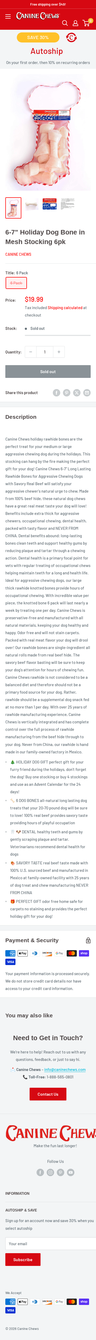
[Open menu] (8, 16)
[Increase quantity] (59, 351)
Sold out (48, 371)
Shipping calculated (65, 307)
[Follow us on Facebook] (40, 1172)
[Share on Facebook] (56, 392)
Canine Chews (18, 254)
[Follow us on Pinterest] (60, 1172)
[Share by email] (87, 392)
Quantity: (13, 351)
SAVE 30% (38, 37)
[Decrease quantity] (30, 351)
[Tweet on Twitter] (77, 392)
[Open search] (65, 23)
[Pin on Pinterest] (66, 392)
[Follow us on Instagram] (50, 1172)
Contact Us (48, 1093)
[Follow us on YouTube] (70, 1172)
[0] (86, 23)
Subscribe (23, 1259)
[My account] (75, 23)
